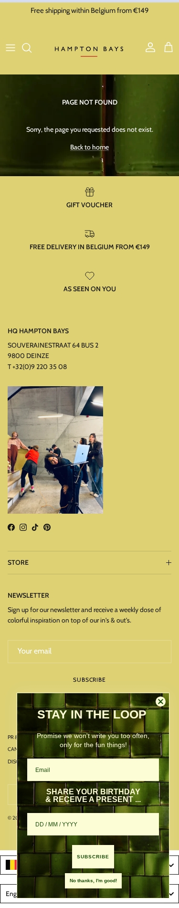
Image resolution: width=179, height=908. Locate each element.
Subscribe (89, 679)
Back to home (89, 147)
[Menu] (10, 47)
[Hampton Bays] (90, 47)
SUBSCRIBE (93, 856)
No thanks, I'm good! (93, 880)
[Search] (31, 47)
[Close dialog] (161, 702)
